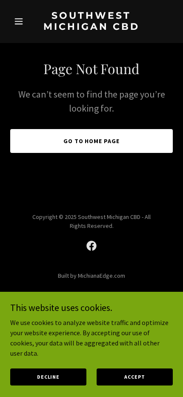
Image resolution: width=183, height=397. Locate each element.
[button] (22, 21)
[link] (91, 27)
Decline (48, 377)
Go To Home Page (91, 141)
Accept (134, 377)
